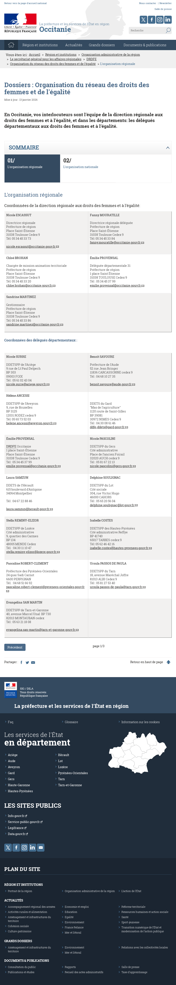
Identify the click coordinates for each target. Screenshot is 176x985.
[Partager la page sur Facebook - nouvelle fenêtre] (21, 662)
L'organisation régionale (25, 167)
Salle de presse (163, 9)
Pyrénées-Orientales (73, 773)
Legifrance (16, 828)
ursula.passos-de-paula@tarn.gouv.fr (116, 587)
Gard (11, 773)
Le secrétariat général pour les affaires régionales (45, 59)
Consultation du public (22, 967)
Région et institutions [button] (40, 45)
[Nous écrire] (40, 848)
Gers (11, 779)
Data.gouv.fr (17, 834)
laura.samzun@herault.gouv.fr (27, 509)
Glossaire (71, 722)
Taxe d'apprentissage (134, 972)
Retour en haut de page (146, 662)
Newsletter (165, 3)
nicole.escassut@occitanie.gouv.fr (30, 247)
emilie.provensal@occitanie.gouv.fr (115, 285)
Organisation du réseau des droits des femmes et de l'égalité (53, 64)
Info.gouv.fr (16, 816)
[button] (87, 147)
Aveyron (14, 767)
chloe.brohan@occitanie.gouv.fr (29, 285)
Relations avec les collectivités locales (144, 947)
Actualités (73, 45)
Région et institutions (60, 55)
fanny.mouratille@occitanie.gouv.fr (115, 242)
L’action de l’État (131, 891)
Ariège (13, 755)
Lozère (63, 767)
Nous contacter (147, 3)
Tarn (61, 779)
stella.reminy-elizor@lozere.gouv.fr (31, 552)
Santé (124, 917)
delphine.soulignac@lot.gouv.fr (112, 505)
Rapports (70, 967)
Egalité (69, 917)
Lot (60, 761)
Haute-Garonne (19, 785)
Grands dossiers (102, 45)
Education (71, 912)
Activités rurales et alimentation (27, 912)
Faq (10, 722)
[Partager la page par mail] (32, 662)
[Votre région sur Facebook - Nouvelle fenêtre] (151, 20)
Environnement (74, 922)
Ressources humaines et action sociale (144, 912)
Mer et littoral (73, 932)
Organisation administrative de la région (111, 55)
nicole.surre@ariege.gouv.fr (26, 384)
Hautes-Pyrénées (20, 791)
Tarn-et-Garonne (70, 785)
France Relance (74, 927)
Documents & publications (145, 45)
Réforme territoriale (133, 906)
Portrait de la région (20, 891)
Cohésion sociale (18, 926)
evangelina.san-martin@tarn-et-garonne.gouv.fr (40, 630)
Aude (11, 761)
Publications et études (21, 972)
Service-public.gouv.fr (24, 822)
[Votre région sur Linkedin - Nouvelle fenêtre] (168, 20)
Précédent (15, 647)
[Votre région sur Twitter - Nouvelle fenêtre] (143, 20)
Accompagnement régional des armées (31, 906)
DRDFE (91, 59)
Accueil (34, 55)
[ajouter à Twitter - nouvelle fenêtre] (27, 662)
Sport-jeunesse (130, 922)
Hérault (63, 755)
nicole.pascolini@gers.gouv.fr (111, 466)
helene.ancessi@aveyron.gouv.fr (29, 423)
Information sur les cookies (140, 722)
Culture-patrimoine (19, 931)
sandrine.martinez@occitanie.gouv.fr (33, 324)
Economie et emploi (77, 906)
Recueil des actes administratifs (84, 972)
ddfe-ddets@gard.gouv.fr (107, 427)
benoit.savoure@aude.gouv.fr (111, 384)
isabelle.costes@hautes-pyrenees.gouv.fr (119, 548)
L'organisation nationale (80, 167)
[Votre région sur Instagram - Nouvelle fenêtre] (160, 20)
